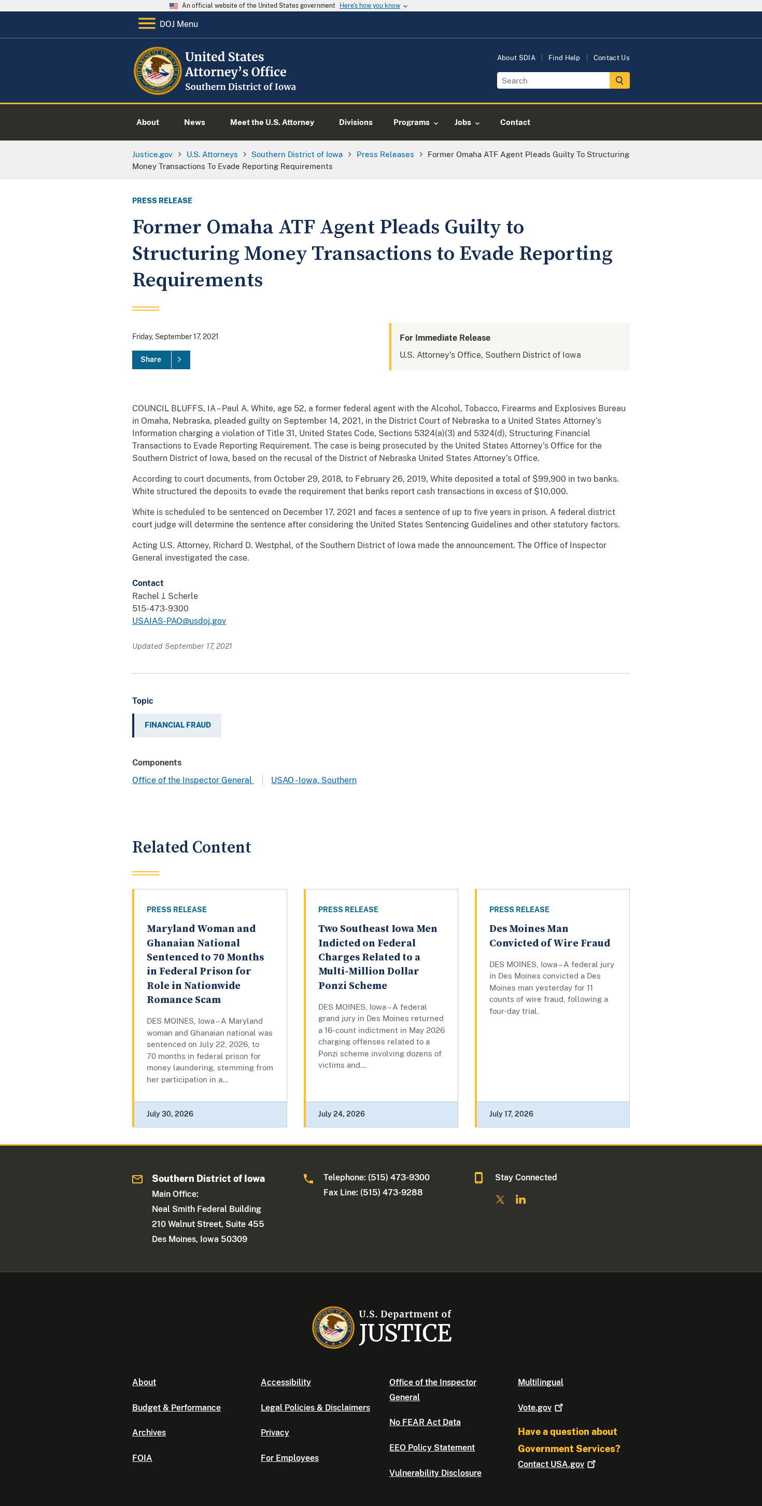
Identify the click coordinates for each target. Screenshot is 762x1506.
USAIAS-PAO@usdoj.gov (179, 621)
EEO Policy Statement (432, 1448)
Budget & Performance (176, 1408)
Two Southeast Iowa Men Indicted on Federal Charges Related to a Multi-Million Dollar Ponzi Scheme (378, 957)
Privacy (275, 1433)
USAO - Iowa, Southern (314, 780)
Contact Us (612, 58)
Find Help (564, 58)
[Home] (216, 90)
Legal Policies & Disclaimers (315, 1408)
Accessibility (286, 1382)
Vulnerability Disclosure (435, 1473)
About (144, 1382)
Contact (551, 1464)
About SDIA (516, 58)
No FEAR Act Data (425, 1422)
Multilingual (540, 1382)
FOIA (142, 1458)
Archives (149, 1433)
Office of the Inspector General (193, 780)
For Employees (290, 1458)
